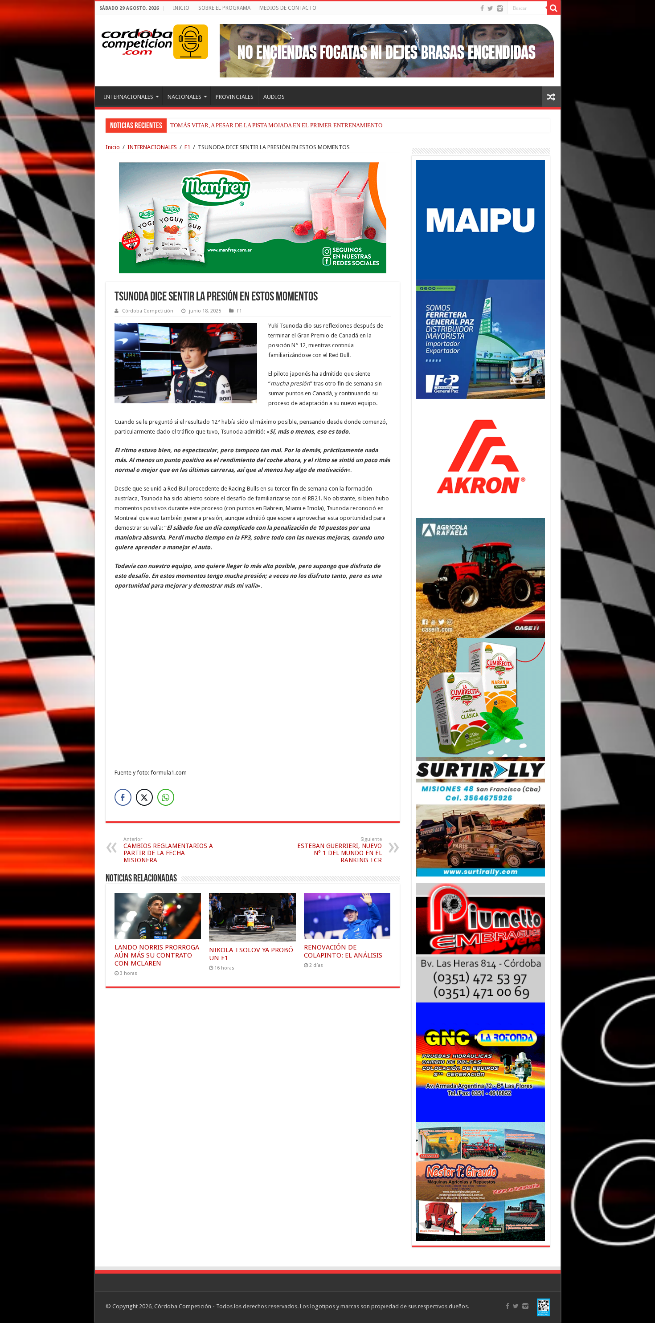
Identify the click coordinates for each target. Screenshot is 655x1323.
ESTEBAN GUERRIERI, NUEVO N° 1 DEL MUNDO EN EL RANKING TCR (339, 850)
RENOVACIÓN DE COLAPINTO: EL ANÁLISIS (343, 951)
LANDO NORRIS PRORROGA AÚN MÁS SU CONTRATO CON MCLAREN (157, 955)
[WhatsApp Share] (165, 797)
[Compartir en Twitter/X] (144, 797)
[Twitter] (490, 8)
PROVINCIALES (235, 96)
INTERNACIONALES (128, 96)
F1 (187, 147)
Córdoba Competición (147, 311)
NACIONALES (184, 96)
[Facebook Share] (123, 797)
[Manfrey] (252, 217)
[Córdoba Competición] (137, 40)
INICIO (181, 8)
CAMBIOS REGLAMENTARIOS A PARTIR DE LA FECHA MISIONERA (168, 850)
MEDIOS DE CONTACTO (287, 8)
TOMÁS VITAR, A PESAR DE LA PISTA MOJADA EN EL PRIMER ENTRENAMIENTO (276, 125)
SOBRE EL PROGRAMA (224, 8)
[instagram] (500, 8)
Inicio (113, 147)
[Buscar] (554, 8)
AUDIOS (274, 96)
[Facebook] (482, 8)
